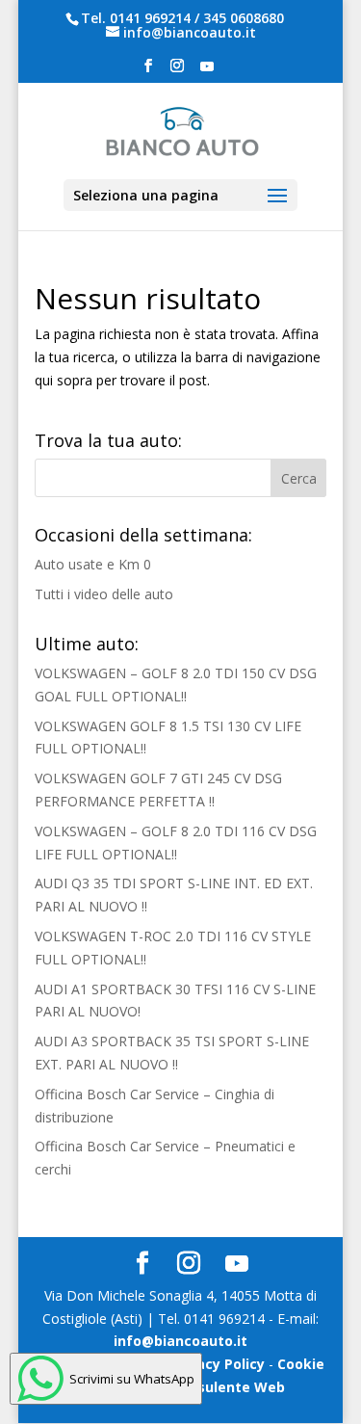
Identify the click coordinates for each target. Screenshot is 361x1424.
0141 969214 (150, 18)
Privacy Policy (217, 1364)
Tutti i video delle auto (104, 594)
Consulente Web (228, 1387)
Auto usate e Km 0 (93, 564)
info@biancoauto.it (180, 1341)
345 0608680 (243, 18)
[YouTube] (207, 72)
